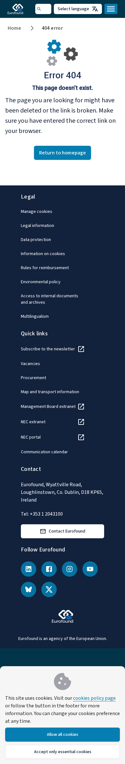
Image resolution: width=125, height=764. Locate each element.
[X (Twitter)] (49, 589)
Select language (73, 9)
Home (14, 28)
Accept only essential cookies (62, 752)
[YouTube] (90, 569)
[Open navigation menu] (110, 9)
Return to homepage (62, 152)
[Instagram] (69, 569)
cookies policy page (94, 698)
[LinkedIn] (28, 569)
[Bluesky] (28, 589)
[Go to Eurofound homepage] (21, 9)
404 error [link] (52, 28)
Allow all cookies (62, 734)
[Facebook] (49, 569)
